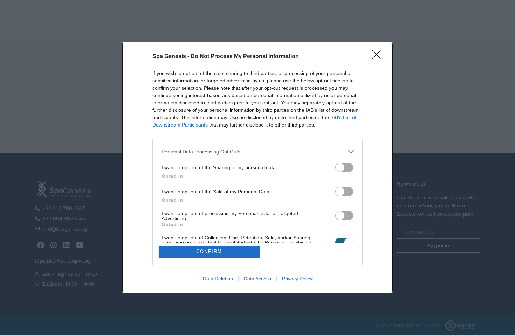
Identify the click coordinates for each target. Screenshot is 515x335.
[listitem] (257, 152)
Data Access (257, 278)
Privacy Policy (297, 278)
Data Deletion (218, 278)
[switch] (344, 167)
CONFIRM (209, 251)
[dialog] (257, 167)
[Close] (378, 56)
